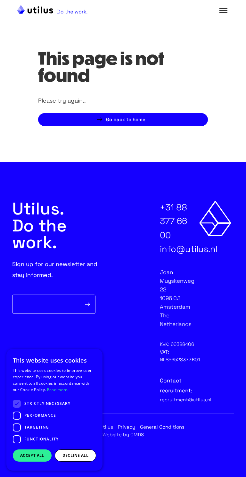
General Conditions (162, 427)
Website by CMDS (123, 434)
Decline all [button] (75, 455)
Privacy (126, 427)
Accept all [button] (32, 455)
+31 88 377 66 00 (173, 221)
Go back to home (125, 119)
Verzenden (87, 304)
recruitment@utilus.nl (185, 400)
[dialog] (54, 410)
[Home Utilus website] (52, 9)
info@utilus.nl (188, 249)
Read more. (58, 389)
